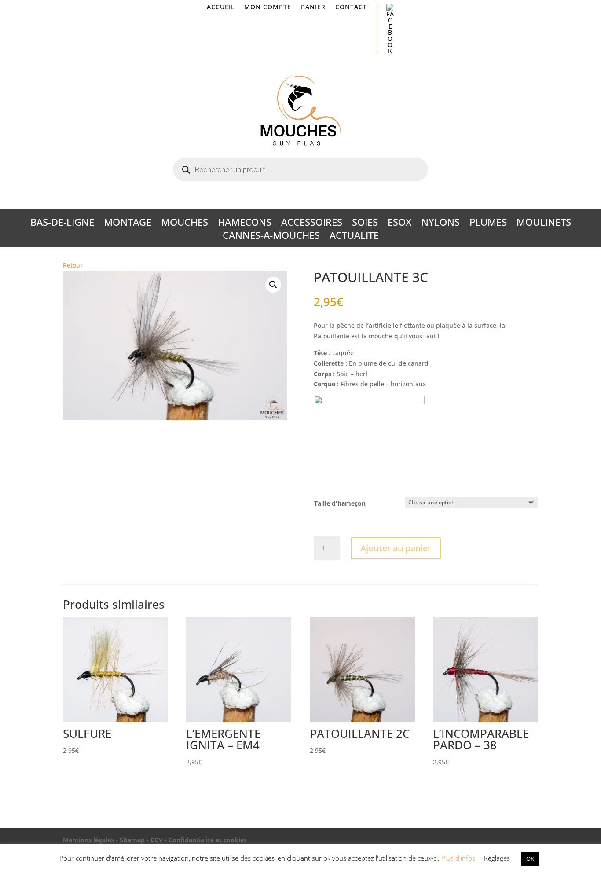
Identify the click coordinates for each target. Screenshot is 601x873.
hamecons (244, 223)
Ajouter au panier (395, 548)
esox (399, 223)
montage (127, 223)
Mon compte (267, 7)
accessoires (311, 223)
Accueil (221, 7)
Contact (351, 7)
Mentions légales (88, 840)
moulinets (544, 223)
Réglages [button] (497, 858)
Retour (73, 265)
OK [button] (530, 858)
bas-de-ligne (62, 223)
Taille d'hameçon (340, 503)
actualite (354, 237)
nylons (440, 223)
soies (365, 223)
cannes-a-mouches (271, 237)
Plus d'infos (458, 858)
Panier (313, 7)
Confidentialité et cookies (208, 840)
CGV (156, 840)
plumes (488, 223)
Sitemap (132, 840)
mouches (184, 223)
